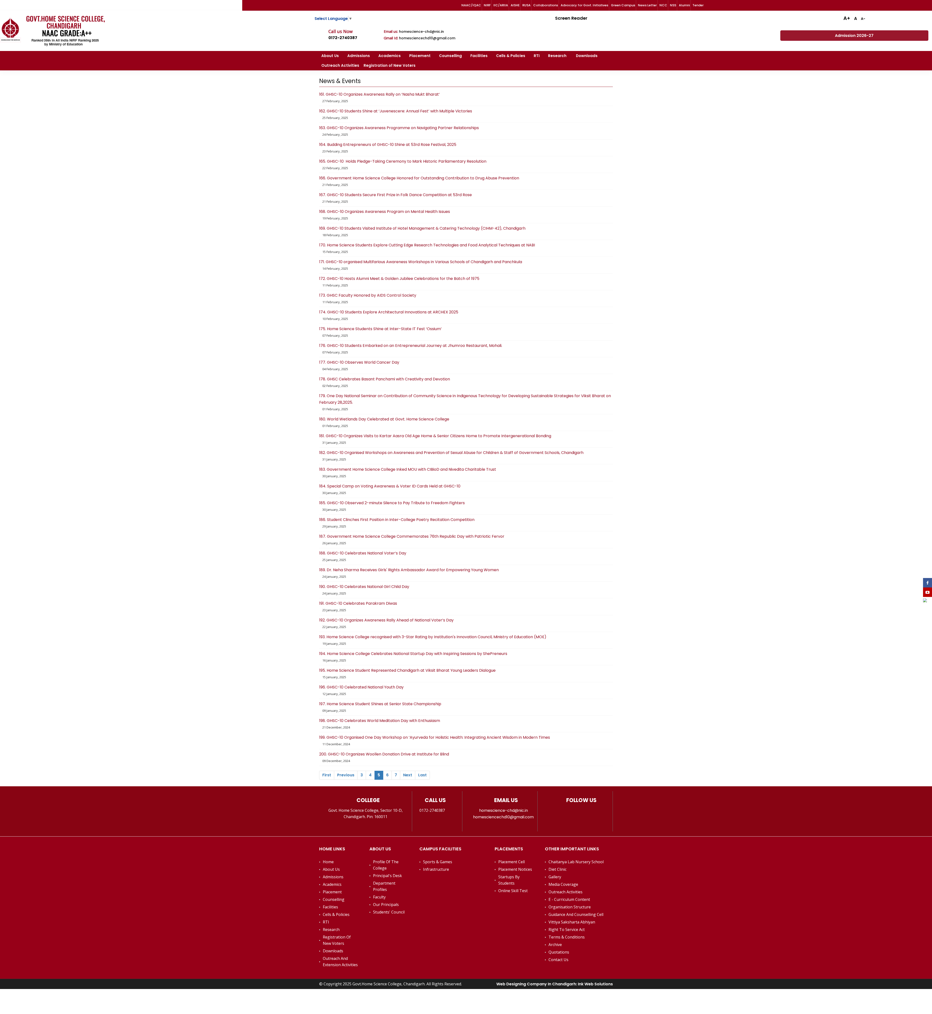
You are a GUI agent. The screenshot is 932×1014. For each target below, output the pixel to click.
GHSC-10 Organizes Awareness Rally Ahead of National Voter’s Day (386, 620)
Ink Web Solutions (595, 984)
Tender (698, 5)
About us (331, 869)
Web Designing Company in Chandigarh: (537, 984)
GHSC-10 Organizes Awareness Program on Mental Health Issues (384, 211)
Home (328, 861)
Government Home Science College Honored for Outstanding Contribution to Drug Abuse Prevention (419, 178)
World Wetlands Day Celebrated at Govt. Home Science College (384, 419)
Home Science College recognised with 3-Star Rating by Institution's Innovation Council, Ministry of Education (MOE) (432, 637)
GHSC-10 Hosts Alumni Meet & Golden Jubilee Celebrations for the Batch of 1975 (399, 278)
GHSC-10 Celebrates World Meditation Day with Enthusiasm (379, 720)
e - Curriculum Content (569, 899)
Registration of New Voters (390, 65)
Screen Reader (570, 18)
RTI (537, 55)
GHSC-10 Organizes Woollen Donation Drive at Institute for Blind (384, 754)
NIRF (487, 5)
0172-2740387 (342, 38)
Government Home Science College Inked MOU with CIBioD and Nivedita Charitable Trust (407, 469)
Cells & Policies (510, 55)
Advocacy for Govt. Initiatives (584, 5)
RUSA (526, 5)
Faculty (379, 897)
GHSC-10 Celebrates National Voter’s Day (363, 553)
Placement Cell (511, 861)
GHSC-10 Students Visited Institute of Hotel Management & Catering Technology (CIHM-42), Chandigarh (422, 228)
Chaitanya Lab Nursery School (576, 861)
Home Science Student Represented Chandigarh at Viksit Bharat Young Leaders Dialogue (407, 670)
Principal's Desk (387, 875)
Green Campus (623, 5)
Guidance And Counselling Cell (576, 914)
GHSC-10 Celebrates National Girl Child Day (364, 586)
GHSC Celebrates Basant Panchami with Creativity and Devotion (384, 379)
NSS (673, 5)
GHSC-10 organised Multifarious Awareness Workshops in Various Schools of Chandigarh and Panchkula (420, 262)
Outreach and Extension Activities (340, 961)
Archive (555, 944)
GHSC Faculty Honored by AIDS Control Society (367, 295)
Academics (389, 55)
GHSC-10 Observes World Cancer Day (359, 362)
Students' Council (389, 912)
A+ (846, 18)
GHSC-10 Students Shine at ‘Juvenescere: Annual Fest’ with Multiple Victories (395, 111)
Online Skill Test (513, 890)
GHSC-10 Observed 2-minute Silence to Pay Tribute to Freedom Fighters (392, 503)
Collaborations (545, 5)
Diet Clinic (557, 869)
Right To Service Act (567, 929)
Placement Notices (515, 869)
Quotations (559, 952)
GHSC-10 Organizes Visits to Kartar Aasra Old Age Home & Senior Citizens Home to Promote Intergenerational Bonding (435, 436)
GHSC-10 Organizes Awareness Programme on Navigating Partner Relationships (399, 128)
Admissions (358, 55)
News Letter (647, 5)
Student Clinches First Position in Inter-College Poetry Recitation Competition (396, 519)
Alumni (684, 5)
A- (863, 18)
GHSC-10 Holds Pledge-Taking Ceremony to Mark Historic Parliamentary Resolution (402, 161)
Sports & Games (437, 861)
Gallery (555, 877)
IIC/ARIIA (500, 5)
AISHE (515, 5)
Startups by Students (509, 880)
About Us (330, 55)
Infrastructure (436, 869)
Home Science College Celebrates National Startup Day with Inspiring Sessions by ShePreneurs (413, 653)
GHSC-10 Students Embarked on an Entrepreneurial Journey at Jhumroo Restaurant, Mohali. (411, 345)
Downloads (587, 55)
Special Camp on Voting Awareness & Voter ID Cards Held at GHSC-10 (389, 486)
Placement (420, 55)
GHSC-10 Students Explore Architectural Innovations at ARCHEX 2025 (388, 312)
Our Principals (386, 904)
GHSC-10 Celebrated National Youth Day (362, 687)
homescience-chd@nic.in (421, 31)
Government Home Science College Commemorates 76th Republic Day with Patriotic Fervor (411, 536)
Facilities (479, 55)
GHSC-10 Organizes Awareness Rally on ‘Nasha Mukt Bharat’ (380, 94)
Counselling (450, 55)
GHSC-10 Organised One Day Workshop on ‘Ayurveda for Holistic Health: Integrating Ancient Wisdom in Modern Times (434, 737)
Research (557, 55)
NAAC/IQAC (471, 5)
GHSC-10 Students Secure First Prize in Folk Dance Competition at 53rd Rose (396, 195)
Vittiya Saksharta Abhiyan (572, 922)
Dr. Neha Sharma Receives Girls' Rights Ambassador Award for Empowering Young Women (409, 570)
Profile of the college (386, 865)
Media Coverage (563, 884)
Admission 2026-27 (854, 35)
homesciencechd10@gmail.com (427, 38)
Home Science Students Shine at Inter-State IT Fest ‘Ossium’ (380, 329)
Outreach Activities (340, 65)
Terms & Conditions (567, 937)
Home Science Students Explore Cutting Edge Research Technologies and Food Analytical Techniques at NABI (427, 245)
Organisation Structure (570, 907)
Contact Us (558, 959)
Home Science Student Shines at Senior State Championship (380, 704)
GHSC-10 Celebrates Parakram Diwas (358, 603)
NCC (663, 5)
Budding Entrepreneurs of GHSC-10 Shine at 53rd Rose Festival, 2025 (387, 144)
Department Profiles (384, 886)
